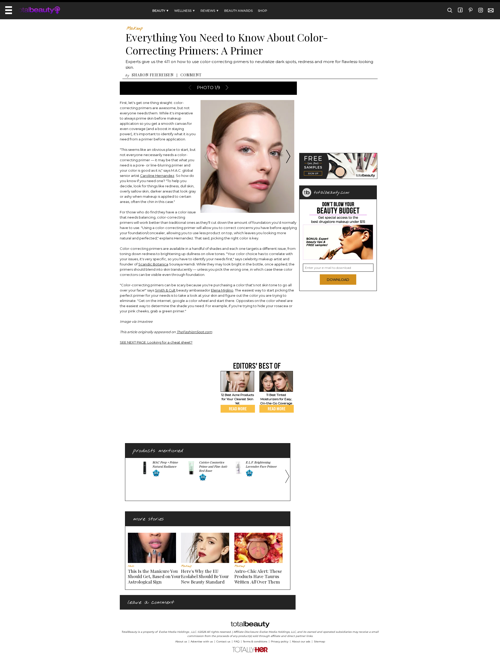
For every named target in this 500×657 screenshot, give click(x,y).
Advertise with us (202, 641)
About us (181, 641)
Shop (262, 11)
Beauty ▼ (160, 11)
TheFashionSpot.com (194, 332)
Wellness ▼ (184, 11)
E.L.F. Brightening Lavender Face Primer (261, 464)
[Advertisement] (163, 397)
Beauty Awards (238, 11)
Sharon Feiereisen (153, 74)
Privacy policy (279, 641)
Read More (238, 408)
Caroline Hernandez (157, 175)
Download (338, 279)
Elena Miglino (222, 290)
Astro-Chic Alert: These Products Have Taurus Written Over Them (258, 576)
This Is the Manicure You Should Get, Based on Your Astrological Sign (154, 576)
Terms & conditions (255, 641)
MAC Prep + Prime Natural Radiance (165, 464)
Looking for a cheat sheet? (156, 342)
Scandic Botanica (153, 264)
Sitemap (319, 641)
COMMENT (191, 74)
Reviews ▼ (210, 11)
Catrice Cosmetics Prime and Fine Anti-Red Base (213, 467)
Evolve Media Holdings (174, 632)
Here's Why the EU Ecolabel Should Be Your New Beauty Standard (205, 576)
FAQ (236, 641)
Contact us (223, 641)
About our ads (301, 641)
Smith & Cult (165, 290)
